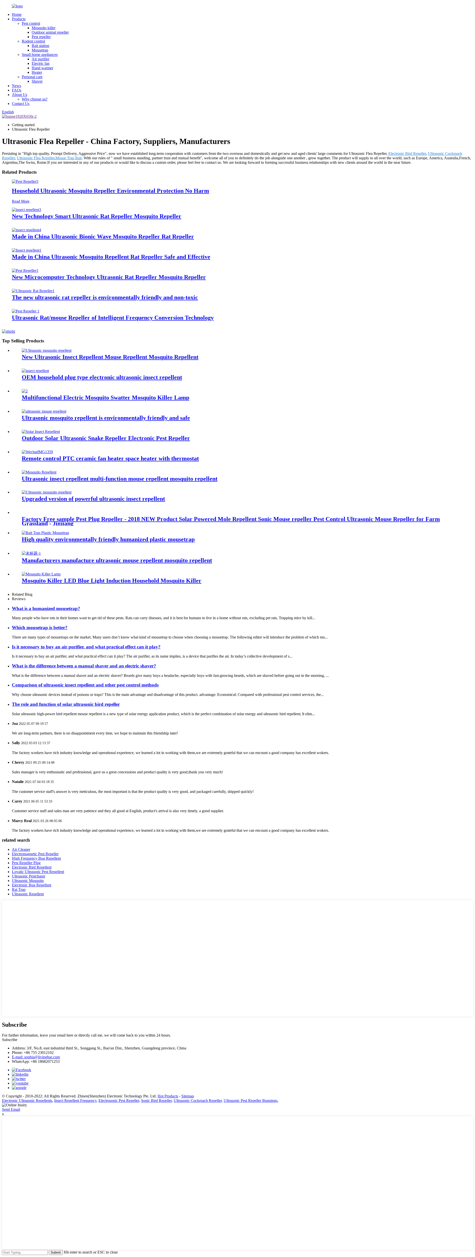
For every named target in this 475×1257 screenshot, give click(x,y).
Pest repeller (41, 37)
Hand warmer (42, 68)
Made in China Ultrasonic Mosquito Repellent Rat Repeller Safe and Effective (111, 257)
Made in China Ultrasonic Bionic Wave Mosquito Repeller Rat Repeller (103, 236)
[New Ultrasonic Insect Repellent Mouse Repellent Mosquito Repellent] (46, 350)
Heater (37, 72)
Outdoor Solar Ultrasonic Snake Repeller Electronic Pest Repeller (106, 438)
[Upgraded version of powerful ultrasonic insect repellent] (46, 492)
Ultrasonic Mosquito (28, 880)
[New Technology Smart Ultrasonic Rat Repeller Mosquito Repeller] (26, 210)
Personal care (32, 77)
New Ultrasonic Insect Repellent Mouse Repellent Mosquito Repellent (110, 357)
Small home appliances (40, 54)
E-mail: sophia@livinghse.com (36, 1057)
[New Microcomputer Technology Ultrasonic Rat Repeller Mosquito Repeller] (25, 270)
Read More (20, 201)
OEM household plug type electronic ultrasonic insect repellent (102, 377)
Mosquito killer (43, 28)
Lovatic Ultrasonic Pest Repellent (38, 872)
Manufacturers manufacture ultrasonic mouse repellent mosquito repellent (117, 560)
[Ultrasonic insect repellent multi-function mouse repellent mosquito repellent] (39, 472)
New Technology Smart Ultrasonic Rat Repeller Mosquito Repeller (96, 216)
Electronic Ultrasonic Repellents (27, 1100)
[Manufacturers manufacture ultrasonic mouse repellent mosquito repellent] (31, 553)
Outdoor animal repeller (50, 32)
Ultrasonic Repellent (28, 894)
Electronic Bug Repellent (31, 885)
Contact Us (20, 103)
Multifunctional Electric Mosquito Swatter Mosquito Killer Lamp (105, 397)
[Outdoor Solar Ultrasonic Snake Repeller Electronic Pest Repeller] (41, 431)
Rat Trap (18, 889)
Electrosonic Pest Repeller (118, 1100)
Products (18, 19)
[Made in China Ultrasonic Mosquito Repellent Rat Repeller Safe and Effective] (26, 250)
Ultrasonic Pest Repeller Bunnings (250, 1100)
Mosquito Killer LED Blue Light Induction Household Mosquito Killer (111, 580)
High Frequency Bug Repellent (36, 858)
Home (17, 14)
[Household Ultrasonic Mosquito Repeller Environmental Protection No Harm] (25, 181)
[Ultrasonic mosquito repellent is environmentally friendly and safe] (44, 411)
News (16, 86)
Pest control (31, 23)
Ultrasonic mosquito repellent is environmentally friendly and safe (106, 418)
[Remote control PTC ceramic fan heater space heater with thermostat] (37, 452)
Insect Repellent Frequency (75, 1100)
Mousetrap (40, 50)
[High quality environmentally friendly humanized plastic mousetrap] (45, 533)
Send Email (11, 1109)
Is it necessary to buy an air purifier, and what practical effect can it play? (86, 646)
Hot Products (168, 1096)
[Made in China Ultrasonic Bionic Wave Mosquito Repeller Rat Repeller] (26, 230)
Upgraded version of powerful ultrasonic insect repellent (93, 499)
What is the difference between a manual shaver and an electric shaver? (84, 665)
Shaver (37, 81)
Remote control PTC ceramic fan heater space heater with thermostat (110, 458)
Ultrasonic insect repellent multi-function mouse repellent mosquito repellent (119, 478)
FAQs (16, 90)
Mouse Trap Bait (68, 158)
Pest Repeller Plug (26, 863)
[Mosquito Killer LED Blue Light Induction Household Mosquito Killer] (41, 574)
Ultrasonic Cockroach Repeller (198, 1100)
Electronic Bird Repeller (407, 153)
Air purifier (40, 59)
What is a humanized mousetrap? (46, 608)
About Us (19, 95)
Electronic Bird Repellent (31, 867)
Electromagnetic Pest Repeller (35, 854)
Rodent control (33, 41)
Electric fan (40, 63)
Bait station (40, 46)
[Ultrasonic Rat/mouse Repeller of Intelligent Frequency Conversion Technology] (25, 311)
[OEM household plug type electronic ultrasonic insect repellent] (35, 371)
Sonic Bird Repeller (156, 1100)
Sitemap (187, 1096)
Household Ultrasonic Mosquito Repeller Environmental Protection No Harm (110, 191)
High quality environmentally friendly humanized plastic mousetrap (108, 539)
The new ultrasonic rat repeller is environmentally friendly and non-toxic (105, 297)
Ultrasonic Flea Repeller (35, 158)
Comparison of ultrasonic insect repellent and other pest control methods (85, 685)
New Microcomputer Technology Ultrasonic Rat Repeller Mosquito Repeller (109, 277)
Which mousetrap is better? (40, 627)
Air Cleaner (21, 849)
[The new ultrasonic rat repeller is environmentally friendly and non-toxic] (33, 291)
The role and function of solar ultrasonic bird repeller (66, 704)
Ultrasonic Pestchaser (28, 876)
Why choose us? (35, 99)
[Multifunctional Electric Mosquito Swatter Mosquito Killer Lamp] (25, 391)
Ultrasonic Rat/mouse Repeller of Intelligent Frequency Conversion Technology (113, 317)
